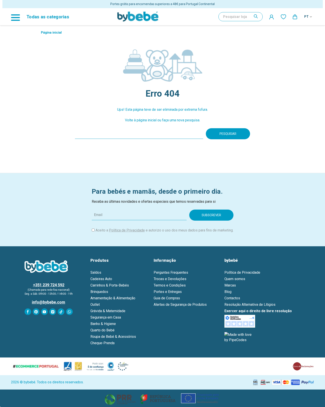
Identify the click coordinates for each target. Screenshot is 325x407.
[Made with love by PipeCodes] (238, 337)
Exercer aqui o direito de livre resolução (258, 311)
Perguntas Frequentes (171, 272)
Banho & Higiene (103, 324)
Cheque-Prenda (102, 343)
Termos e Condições (170, 285)
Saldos (95, 272)
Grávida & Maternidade (107, 311)
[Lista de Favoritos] (283, 16)
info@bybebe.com (48, 302)
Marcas (230, 285)
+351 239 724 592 (48, 285)
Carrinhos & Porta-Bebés (109, 285)
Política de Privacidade (127, 230)
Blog (227, 292)
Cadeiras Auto (101, 279)
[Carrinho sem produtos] (295, 16)
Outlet (95, 304)
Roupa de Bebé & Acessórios (113, 336)
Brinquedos (99, 292)
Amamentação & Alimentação (112, 298)
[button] (162, 398)
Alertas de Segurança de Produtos (180, 304)
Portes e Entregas (168, 292)
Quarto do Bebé (102, 330)
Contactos (232, 298)
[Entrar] (271, 16)
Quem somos (234, 279)
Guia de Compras (167, 298)
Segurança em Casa (105, 317)
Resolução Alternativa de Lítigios (249, 304)
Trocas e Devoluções (170, 279)
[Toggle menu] (17, 17)
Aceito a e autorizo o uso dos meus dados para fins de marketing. (164, 230)
